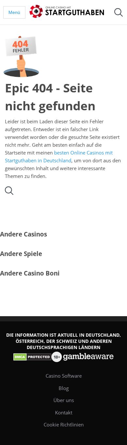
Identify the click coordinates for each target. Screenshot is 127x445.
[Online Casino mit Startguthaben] (68, 11)
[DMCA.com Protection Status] (32, 357)
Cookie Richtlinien (64, 424)
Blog (64, 388)
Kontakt (63, 412)
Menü (14, 12)
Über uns (63, 400)
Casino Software (64, 375)
